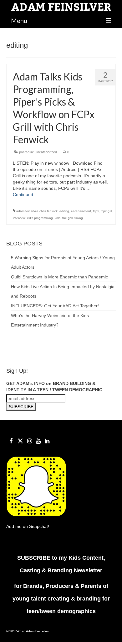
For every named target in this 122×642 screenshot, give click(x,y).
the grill (67, 218)
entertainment (81, 211)
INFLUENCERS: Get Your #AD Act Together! (55, 305)
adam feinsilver (27, 211)
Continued (23, 194)
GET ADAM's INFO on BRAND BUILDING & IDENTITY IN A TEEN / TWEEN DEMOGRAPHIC (54, 386)
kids (57, 218)
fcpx (96, 211)
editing (64, 211)
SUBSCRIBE (34, 558)
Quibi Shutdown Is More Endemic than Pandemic (59, 276)
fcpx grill (106, 211)
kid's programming (40, 218)
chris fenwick (48, 211)
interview (19, 218)
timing (78, 218)
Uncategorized (46, 152)
